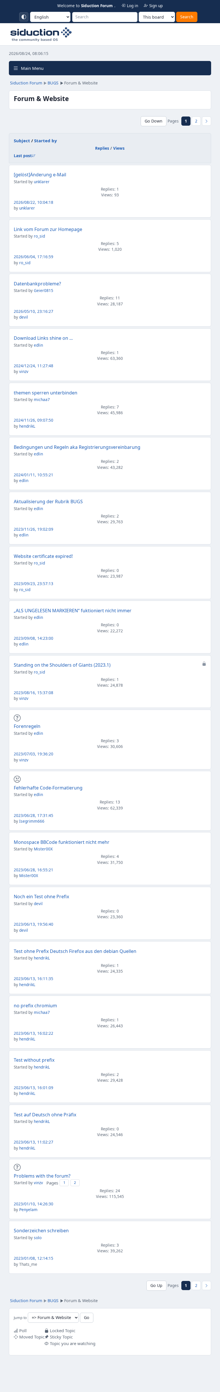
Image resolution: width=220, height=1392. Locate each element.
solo (38, 1237)
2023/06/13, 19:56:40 (33, 924)
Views (119, 148)
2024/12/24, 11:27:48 (33, 365)
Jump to (20, 1317)
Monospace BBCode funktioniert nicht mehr (61, 842)
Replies (102, 148)
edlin (38, 345)
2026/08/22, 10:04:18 (33, 202)
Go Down (153, 121)
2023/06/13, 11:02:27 (33, 1142)
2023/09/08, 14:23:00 (33, 638)
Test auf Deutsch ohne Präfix (45, 1114)
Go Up (156, 1285)
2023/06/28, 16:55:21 (33, 869)
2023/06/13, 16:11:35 (33, 978)
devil (23, 317)
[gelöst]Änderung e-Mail (40, 174)
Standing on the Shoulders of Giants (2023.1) (62, 665)
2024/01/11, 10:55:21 (33, 474)
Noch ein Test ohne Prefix (41, 896)
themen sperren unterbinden (45, 393)
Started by (45, 140)
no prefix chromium (35, 1005)
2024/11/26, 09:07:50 (33, 420)
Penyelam (28, 1209)
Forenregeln (27, 726)
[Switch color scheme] (23, 16)
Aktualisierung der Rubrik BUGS (48, 501)
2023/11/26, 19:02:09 (33, 529)
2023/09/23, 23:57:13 (33, 583)
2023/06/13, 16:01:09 (33, 1087)
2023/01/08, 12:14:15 (33, 1258)
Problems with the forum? (42, 1176)
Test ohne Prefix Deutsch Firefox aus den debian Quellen (75, 951)
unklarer (42, 181)
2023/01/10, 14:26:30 (33, 1204)
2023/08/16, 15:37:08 (33, 692)
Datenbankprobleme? (37, 284)
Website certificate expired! (43, 556)
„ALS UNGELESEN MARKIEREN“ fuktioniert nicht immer (72, 610)
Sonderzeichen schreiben (41, 1230)
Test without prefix (34, 1060)
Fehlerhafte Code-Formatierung (48, 788)
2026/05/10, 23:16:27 (33, 311)
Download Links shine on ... (43, 338)
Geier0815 (43, 290)
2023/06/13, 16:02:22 (33, 1033)
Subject (22, 140)
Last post (23, 155)
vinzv (23, 371)
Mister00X (43, 849)
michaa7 (42, 399)
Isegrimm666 (31, 821)
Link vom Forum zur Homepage (48, 229)
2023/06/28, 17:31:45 (33, 815)
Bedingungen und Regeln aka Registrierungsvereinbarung (77, 447)
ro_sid (39, 236)
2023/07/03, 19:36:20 (33, 754)
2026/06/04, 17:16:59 (33, 256)
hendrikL (27, 426)
